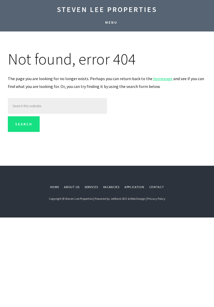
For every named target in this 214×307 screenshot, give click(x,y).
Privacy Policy (156, 199)
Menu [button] (111, 22)
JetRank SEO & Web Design (127, 199)
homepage (163, 78)
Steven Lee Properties (107, 9)
